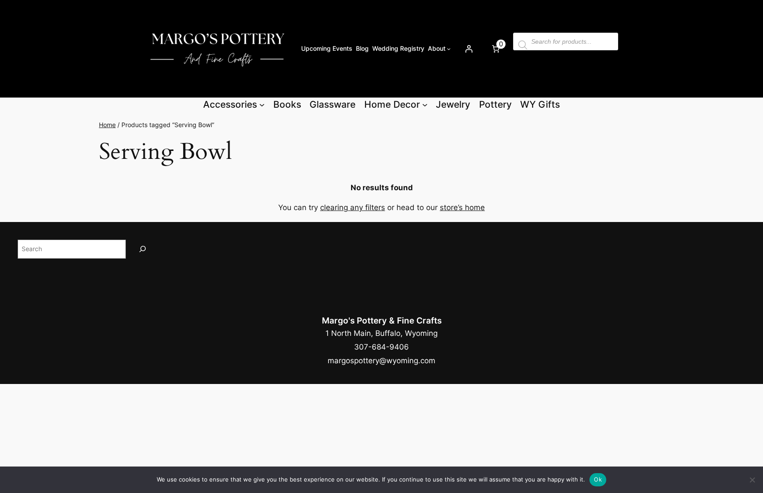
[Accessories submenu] (261, 104)
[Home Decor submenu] (424, 104)
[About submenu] (449, 49)
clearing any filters (352, 207)
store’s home (462, 207)
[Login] (468, 48)
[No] (752, 479)
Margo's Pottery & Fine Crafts (382, 320)
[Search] (142, 249)
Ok (598, 479)
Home (107, 124)
